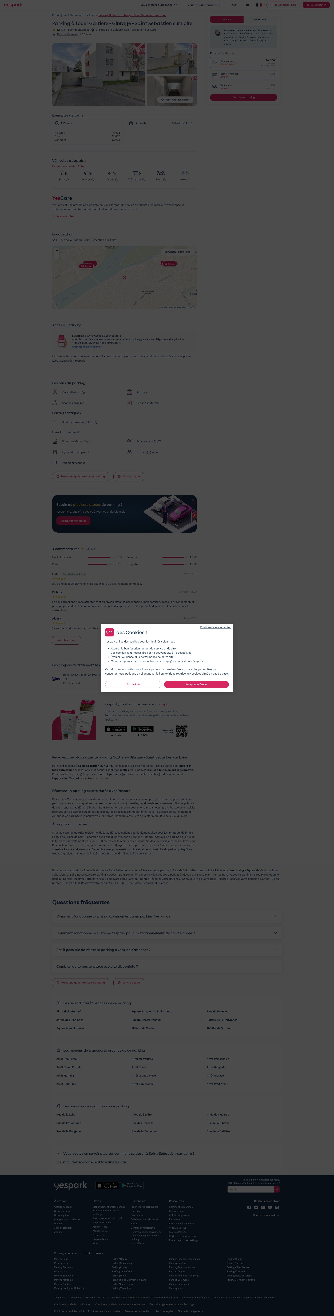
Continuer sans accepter (215, 627)
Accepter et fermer (196, 684)
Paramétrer (133, 684)
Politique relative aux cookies (182, 673)
